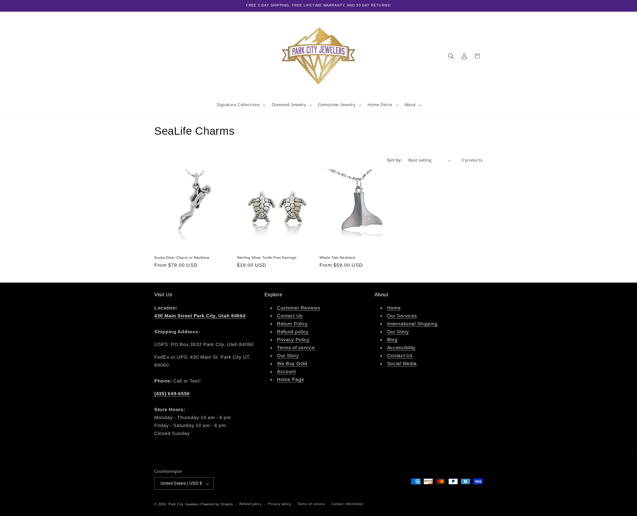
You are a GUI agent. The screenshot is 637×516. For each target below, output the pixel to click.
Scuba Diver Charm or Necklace (182, 257)
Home (394, 307)
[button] (240, 105)
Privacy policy (279, 504)
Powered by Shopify (217, 504)
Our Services (402, 315)
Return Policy (292, 323)
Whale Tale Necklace (337, 257)
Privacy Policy (293, 339)
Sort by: (394, 160)
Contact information (347, 504)
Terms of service (296, 347)
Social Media (402, 363)
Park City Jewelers (183, 504)
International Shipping (412, 323)
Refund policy (293, 331)
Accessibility (401, 347)
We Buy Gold (292, 363)
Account (286, 371)
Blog (392, 339)
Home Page (290, 379)
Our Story (288, 355)
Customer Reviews (298, 307)
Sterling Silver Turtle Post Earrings (267, 257)
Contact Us (290, 315)
